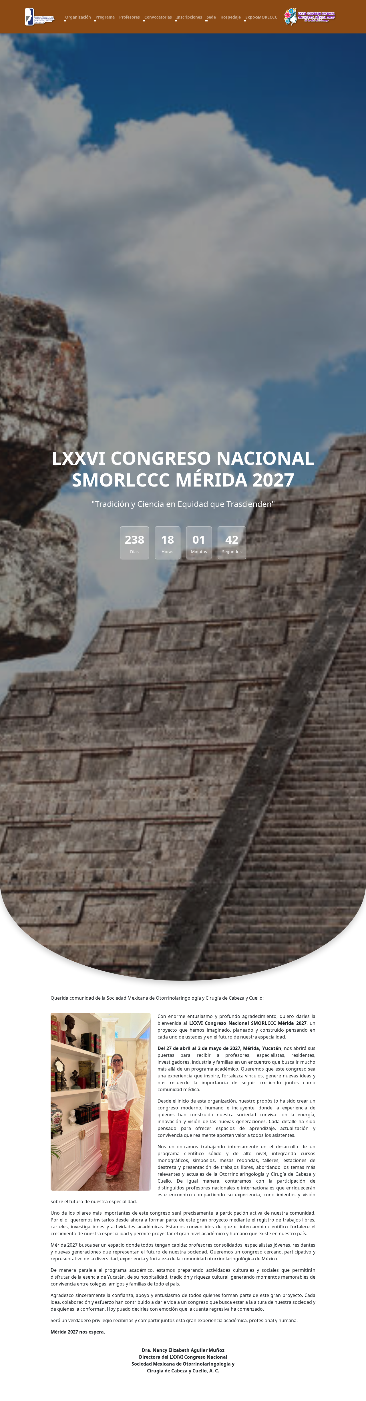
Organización (78, 17)
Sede (211, 17)
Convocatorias (158, 17)
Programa (105, 17)
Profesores (129, 17)
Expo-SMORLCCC (261, 17)
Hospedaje (230, 17)
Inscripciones (189, 17)
